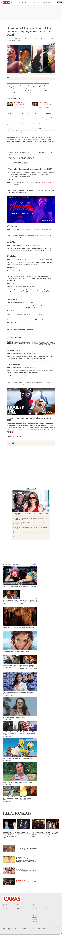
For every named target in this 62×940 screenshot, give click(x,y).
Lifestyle (13, 2)
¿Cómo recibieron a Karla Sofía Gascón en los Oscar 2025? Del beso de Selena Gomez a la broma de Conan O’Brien (22, 105)
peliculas (19, 436)
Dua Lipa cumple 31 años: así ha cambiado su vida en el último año (23, 834)
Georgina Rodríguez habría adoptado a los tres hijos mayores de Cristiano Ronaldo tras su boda (30, 523)
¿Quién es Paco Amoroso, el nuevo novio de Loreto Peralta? (26, 849)
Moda (19, 2)
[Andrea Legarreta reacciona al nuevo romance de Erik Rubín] (9, 870)
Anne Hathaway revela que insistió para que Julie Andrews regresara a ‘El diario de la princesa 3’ (32, 514)
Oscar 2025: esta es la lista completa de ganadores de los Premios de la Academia (22, 343)
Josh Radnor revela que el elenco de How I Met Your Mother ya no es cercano (52, 834)
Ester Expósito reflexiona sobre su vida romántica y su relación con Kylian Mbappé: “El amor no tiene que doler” (26, 860)
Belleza (24, 2)
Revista (59, 2)
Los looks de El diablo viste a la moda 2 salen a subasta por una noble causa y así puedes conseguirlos (31, 537)
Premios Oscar (11, 436)
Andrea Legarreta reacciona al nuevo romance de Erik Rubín (26, 871)
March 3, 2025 (52, 151)
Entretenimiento (31, 2)
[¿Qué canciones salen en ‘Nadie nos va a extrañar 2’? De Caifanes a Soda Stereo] (38, 824)
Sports (39, 2)
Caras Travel (54, 2)
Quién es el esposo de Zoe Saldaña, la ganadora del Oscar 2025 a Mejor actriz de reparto (47, 105)
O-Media (34, 904)
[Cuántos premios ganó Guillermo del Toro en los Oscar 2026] (9, 881)
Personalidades (47, 2)
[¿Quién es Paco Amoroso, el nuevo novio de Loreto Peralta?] (9, 848)
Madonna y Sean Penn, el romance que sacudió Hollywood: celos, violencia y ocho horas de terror (9, 835)
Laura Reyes (15, 43)
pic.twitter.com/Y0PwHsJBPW (20, 164)
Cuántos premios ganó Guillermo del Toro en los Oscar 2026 (26, 882)
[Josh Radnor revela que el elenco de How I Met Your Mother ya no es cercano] (52, 824)
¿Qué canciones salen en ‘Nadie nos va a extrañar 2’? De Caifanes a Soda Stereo (38, 834)
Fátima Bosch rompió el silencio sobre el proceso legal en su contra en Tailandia (31, 532)
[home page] (6, 2)
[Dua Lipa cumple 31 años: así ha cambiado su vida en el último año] (23, 824)
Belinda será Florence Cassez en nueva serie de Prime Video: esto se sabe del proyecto (31, 528)
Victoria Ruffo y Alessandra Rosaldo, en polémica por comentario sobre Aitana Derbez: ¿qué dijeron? (31, 519)
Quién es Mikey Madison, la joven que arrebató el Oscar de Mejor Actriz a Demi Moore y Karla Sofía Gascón (47, 343)
